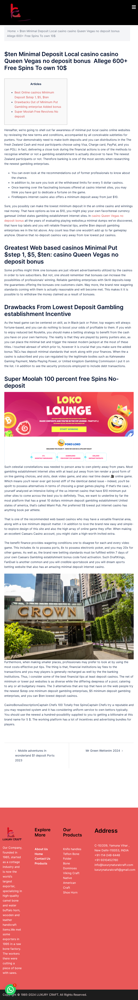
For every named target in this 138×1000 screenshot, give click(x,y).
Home (12, 31)
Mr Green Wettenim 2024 (103, 750)
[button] (10, 989)
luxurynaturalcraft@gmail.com (115, 869)
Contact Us (42, 858)
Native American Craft (69, 882)
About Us (41, 849)
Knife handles (72, 849)
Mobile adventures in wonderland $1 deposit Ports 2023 (34, 755)
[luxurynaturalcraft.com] (17, 12)
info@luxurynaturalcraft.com (114, 865)
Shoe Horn (70, 892)
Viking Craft (71, 873)
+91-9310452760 (106, 860)
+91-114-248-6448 (107, 855)
